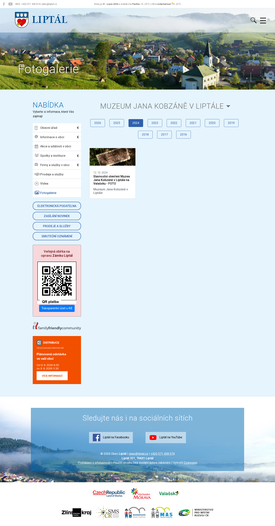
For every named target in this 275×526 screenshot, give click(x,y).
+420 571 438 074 (163, 454)
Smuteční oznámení (57, 236)
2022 (174, 123)
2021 (193, 123)
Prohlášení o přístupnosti (94, 462)
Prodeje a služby (51, 174)
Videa (44, 183)
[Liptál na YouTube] (10, 4)
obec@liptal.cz (138, 454)
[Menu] (263, 21)
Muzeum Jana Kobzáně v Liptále (162, 106)
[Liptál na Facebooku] (4, 4)
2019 (231, 123)
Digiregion (190, 462)
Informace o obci (52, 137)
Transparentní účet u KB (57, 308)
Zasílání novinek (57, 216)
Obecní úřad (48, 128)
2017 (164, 134)
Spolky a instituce (52, 155)
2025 (116, 123)
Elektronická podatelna (56, 206)
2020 (212, 123)
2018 (145, 134)
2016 (183, 134)
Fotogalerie (48, 193)
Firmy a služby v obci (54, 165)
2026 (97, 123)
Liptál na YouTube (170, 437)
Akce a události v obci (55, 146)
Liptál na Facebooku (115, 437)
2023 (155, 123)
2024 (135, 123)
